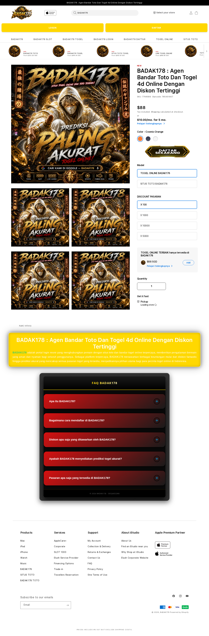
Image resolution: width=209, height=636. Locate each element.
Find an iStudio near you (134, 546)
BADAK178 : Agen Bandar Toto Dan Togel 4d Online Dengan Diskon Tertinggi (104, 3)
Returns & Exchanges (99, 552)
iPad (22, 546)
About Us (126, 541)
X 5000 (144, 236)
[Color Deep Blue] (148, 138)
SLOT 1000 (60, 552)
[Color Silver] (155, 138)
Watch (23, 558)
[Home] (21, 13)
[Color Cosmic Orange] (140, 139)
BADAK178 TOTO (29, 580)
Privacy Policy (95, 569)
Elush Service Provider (66, 558)
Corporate (59, 546)
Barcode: (157, 97)
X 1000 (144, 215)
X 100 (143, 204)
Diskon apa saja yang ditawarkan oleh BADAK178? (82, 439)
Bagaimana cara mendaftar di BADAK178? (76, 420)
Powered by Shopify (179, 612)
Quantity (142, 278)
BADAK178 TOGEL (73, 39)
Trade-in (58, 569)
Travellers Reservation (66, 575)
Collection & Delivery (99, 546)
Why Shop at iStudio (132, 552)
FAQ (90, 563)
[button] (17, 39)
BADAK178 (17, 39)
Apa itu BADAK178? (62, 401)
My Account (94, 541)
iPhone (24, 552)
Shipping (155, 112)
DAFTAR (156, 27)
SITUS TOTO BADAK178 (154, 183)
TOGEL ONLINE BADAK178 (155, 173)
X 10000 (145, 225)
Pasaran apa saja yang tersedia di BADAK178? (79, 478)
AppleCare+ (60, 541)
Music (23, 563)
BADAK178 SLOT (43, 39)
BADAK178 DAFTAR (134, 39)
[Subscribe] (67, 605)
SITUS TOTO (190, 39)
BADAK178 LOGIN (103, 39)
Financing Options (64, 563)
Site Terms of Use (97, 575)
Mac (22, 541)
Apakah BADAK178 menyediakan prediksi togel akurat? (85, 458)
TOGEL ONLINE (164, 39)
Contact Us (94, 558)
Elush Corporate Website (134, 558)
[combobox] (104, 12)
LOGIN (53, 27)
